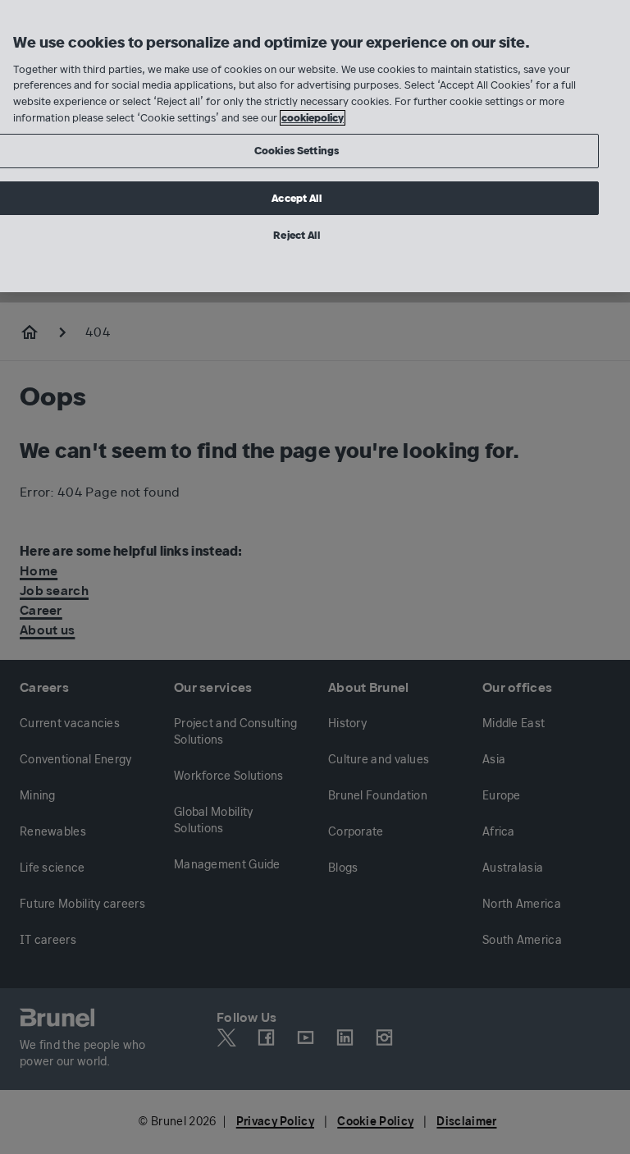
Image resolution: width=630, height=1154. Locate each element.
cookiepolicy (312, 118)
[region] (315, 146)
